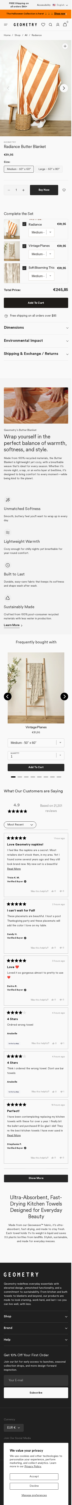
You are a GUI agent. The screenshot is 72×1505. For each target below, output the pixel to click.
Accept (34, 1476)
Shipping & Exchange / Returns (31, 367)
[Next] (61, 714)
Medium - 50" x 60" (19, 173)
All (26, 39)
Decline (34, 1486)
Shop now (60, 14)
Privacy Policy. (32, 1466)
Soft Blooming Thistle (43, 281)
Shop (18, 39)
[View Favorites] (40, 28)
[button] (60, 5)
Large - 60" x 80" (50, 173)
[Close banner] (66, 14)
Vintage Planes (39, 259)
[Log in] (54, 28)
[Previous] (8, 714)
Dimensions (14, 341)
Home (7, 39)
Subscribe (34, 1411)
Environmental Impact (23, 354)
